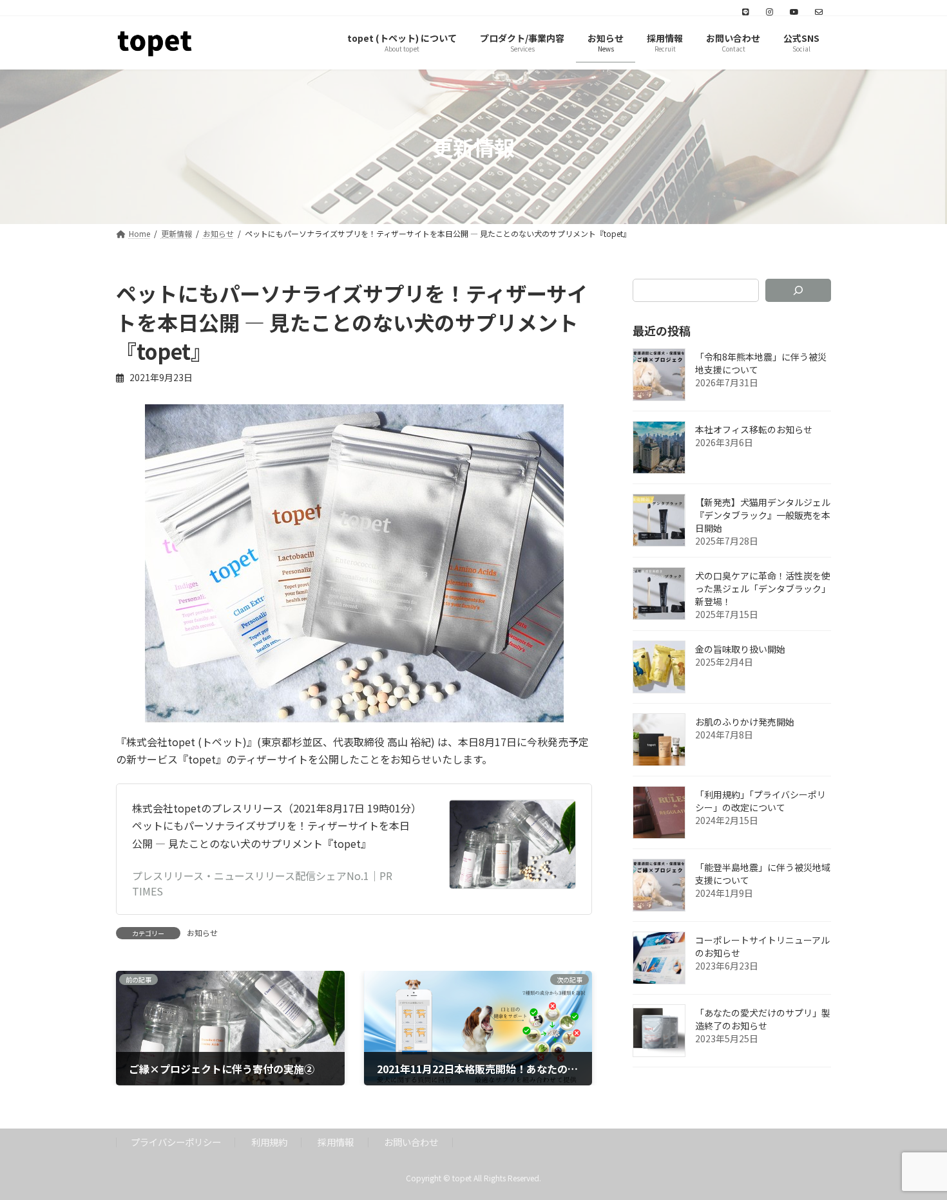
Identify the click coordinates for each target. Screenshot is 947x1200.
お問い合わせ (411, 1141)
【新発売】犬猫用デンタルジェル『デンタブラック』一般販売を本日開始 (762, 515)
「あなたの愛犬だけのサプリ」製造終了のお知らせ (762, 1020)
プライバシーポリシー (176, 1141)
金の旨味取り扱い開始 (740, 649)
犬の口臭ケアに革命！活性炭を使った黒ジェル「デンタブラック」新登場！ (762, 589)
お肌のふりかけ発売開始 (744, 722)
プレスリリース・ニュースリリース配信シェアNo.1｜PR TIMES (262, 883)
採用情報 (336, 1141)
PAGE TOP (915, 1151)
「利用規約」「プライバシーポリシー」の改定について (760, 801)
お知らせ (202, 932)
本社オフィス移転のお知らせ (753, 430)
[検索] (798, 290)
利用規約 (269, 1141)
